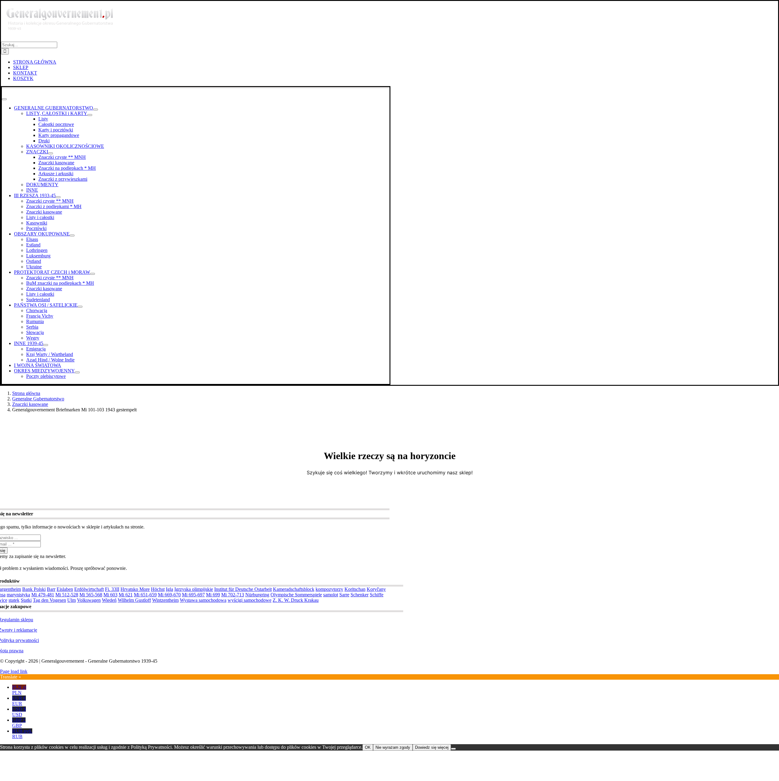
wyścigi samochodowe (249, 600)
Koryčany (376, 589)
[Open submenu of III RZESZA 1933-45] (58, 197)
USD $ (19, 711)
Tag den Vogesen (49, 600)
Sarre (344, 594)
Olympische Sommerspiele (296, 594)
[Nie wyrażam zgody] (453, 749)
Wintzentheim (165, 600)
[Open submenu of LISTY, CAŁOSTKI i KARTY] (89, 115)
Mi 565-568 (90, 594)
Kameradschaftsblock (293, 589)
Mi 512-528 (66, 594)
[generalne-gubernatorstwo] (62, 38)
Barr (51, 589)
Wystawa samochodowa (203, 600)
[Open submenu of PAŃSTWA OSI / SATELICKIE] (80, 307)
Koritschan (354, 589)
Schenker (360, 594)
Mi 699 (213, 594)
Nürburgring (257, 594)
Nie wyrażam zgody (393, 747)
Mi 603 (110, 594)
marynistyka (18, 594)
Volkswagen (89, 600)
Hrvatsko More (135, 589)
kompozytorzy (329, 589)
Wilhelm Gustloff (134, 600)
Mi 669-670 (169, 594)
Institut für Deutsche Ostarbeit (243, 589)
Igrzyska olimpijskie (193, 589)
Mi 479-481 (42, 594)
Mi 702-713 (232, 594)
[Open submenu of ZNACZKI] (50, 153)
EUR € (19, 701)
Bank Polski (34, 589)
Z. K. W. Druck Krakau (296, 600)
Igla (169, 589)
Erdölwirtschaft (89, 589)
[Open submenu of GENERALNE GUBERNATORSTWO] (95, 109)
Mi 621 (126, 594)
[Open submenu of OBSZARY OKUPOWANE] (72, 235)
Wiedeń (109, 600)
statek (14, 600)
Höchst (158, 589)
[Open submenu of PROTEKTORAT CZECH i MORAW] (92, 274)
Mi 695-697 (193, 594)
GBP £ (19, 722)
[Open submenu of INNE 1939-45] (45, 345)
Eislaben (65, 589)
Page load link (13, 671)
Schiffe (376, 594)
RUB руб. (22, 733)
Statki (26, 600)
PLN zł (19, 690)
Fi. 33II (112, 589)
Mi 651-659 (145, 594)
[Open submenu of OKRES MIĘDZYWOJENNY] (77, 372)
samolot (330, 594)
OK (368, 747)
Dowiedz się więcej (432, 747)
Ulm (71, 600)
